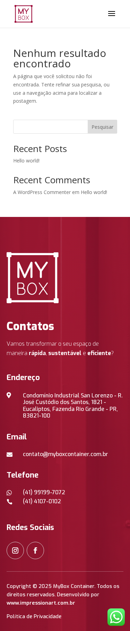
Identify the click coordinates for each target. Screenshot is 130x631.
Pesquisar (102, 127)
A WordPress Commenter (42, 192)
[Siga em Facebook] (35, 550)
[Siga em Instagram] (15, 550)
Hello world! (26, 160)
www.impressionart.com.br (41, 602)
